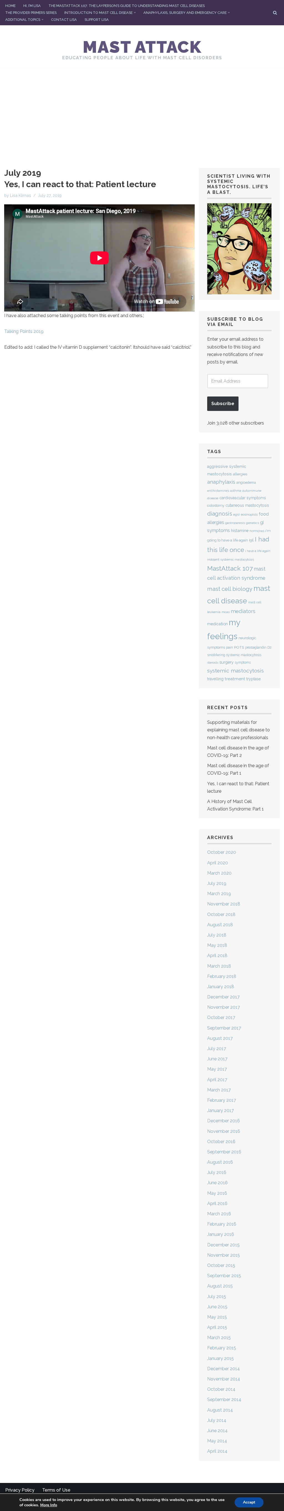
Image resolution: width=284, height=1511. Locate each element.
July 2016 (216, 1172)
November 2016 (223, 1131)
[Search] (275, 13)
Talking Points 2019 (24, 331)
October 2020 (221, 852)
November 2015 (223, 1255)
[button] (135, 12)
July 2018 (216, 935)
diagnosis (219, 513)
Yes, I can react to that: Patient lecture (80, 184)
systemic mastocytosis (235, 670)
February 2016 (221, 1224)
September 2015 (224, 1275)
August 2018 (220, 924)
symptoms (243, 662)
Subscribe (222, 403)
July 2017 (216, 1048)
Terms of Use (56, 1490)
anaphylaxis (221, 482)
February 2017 (221, 1100)
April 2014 (217, 1451)
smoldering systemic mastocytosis (234, 655)
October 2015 (221, 1265)
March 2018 (219, 966)
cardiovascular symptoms (242, 498)
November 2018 (223, 904)
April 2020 (217, 862)
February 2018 (221, 976)
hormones (257, 531)
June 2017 (217, 1058)
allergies (240, 474)
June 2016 (217, 1182)
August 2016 (220, 1162)
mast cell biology (229, 589)
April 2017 (217, 1079)
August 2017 (220, 1038)
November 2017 (223, 1007)
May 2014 (217, 1441)
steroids (212, 662)
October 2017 (221, 1017)
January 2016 (220, 1234)
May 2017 (217, 1069)
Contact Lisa (64, 19)
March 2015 (219, 1337)
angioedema (246, 482)
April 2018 (217, 955)
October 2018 (221, 914)
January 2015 (220, 1358)
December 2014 (223, 1368)
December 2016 (223, 1120)
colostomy (215, 505)
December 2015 (223, 1245)
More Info (48, 1505)
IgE (251, 540)
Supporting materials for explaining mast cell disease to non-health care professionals (238, 730)
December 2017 (223, 997)
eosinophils (249, 514)
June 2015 (217, 1306)
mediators (243, 611)
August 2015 (220, 1286)
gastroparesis (235, 523)
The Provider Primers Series (31, 13)
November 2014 (223, 1379)
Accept (249, 1502)
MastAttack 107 (230, 568)
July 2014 (216, 1420)
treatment (235, 678)
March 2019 (219, 893)
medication (217, 623)
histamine (239, 530)
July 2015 (216, 1296)
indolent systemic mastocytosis (230, 559)
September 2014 (224, 1399)
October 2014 (221, 1389)
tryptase (253, 679)
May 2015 (217, 1317)
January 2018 (220, 986)
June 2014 (217, 1430)
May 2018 (217, 945)
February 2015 (221, 1348)
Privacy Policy (19, 1490)
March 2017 (219, 1090)
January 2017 (220, 1110)
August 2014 (220, 1410)
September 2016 (224, 1151)
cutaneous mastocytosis (247, 505)
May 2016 (217, 1193)
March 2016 (219, 1213)
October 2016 (221, 1141)
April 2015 (217, 1327)
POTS (239, 647)
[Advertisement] (142, 110)
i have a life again (257, 551)
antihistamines (218, 491)
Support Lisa (97, 19)
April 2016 (217, 1203)
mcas (226, 612)
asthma (235, 491)
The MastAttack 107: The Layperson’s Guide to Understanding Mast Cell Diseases (127, 6)
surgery (226, 662)
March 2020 (219, 873)
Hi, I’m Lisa (32, 6)
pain (229, 647)
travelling (215, 679)
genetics (252, 523)
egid (236, 514)
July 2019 (216, 883)
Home (10, 6)
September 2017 (224, 1028)
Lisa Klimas (20, 195)
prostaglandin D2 (258, 647)
